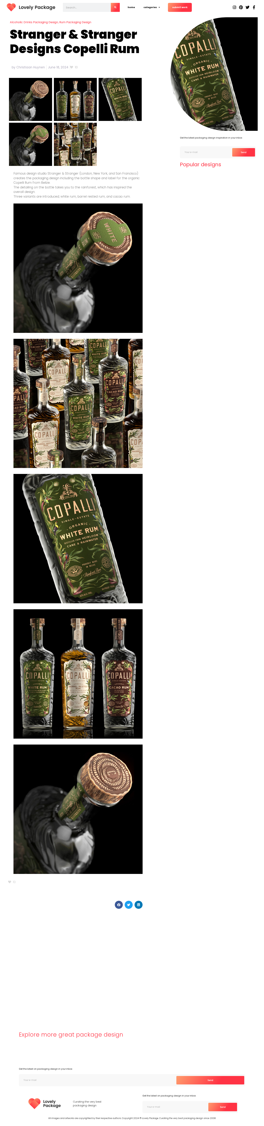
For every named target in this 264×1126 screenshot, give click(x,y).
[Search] (115, 7)
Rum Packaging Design (75, 22)
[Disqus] (75, 965)
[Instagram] (235, 7)
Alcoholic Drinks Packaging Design (34, 22)
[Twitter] (247, 7)
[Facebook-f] (254, 7)
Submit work (179, 7)
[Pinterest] (241, 7)
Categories (150, 7)
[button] (119, 905)
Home (131, 7)
